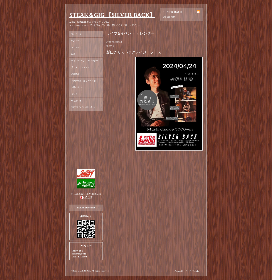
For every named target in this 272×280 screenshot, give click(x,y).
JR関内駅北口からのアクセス (84, 81)
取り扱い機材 (77, 100)
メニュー (75, 47)
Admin (196, 271)
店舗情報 (75, 74)
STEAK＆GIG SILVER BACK (86, 194)
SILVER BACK (84, 271)
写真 (73, 54)
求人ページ (76, 41)
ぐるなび (87, 197)
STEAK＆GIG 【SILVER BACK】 (112, 15)
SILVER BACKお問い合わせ (84, 107)
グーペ (188, 271)
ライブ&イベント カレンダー (84, 61)
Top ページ (76, 34)
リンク (74, 94)
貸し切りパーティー (80, 67)
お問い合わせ (77, 87)
